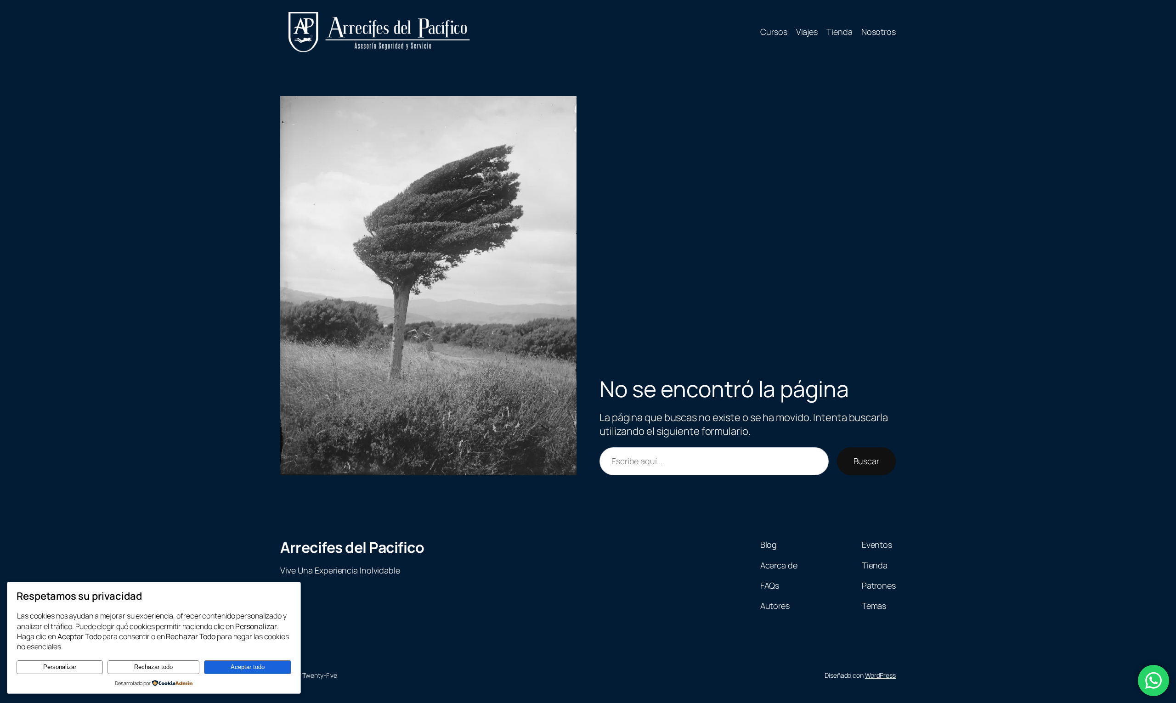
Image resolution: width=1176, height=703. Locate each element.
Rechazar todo (153, 667)
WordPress (880, 675)
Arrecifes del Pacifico (352, 547)
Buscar (866, 461)
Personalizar (59, 667)
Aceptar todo (248, 667)
